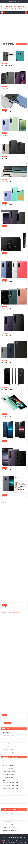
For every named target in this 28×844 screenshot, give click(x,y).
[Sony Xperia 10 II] (14, 403)
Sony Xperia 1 (5, 496)
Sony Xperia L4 (6, 443)
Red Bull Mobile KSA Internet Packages (10, 830)
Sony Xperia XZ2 (6, 717)
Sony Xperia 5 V (6, 112)
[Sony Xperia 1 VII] (14, 77)
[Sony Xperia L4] (14, 430)
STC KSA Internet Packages (8, 818)
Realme (5, 839)
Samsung (4, 837)
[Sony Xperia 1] (14, 484)
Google (9, 840)
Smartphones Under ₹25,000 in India (10, 788)
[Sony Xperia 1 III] (14, 322)
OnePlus (16, 837)
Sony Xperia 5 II (6, 362)
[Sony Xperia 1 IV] (14, 217)
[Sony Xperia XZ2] (14, 662)
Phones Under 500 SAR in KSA (9, 762)
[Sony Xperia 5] (14, 552)
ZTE (25, 842)
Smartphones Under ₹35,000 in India (10, 794)
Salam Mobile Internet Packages (9, 827)
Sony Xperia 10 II (6, 416)
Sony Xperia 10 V (6, 135)
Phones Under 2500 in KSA (8, 774)
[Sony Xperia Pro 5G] (14, 376)
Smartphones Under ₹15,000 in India (10, 782)
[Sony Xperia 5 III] (14, 296)
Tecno (17, 840)
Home (10, 1)
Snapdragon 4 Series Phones (8, 749)
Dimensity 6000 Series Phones (8, 752)
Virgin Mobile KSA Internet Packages (10, 821)
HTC (9, 842)
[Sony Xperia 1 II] (14, 457)
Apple (8, 837)
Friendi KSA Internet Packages (8, 824)
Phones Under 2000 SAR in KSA (9, 771)
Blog (13, 1)
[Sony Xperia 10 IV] (14, 194)
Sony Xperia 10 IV (7, 204)
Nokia (21, 840)
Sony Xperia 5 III (6, 308)
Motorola (10, 839)
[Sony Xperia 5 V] (14, 101)
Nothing (22, 839)
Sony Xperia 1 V (6, 158)
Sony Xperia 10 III (7, 281)
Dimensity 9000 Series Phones (8, 735)
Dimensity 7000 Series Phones (8, 746)
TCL (17, 842)
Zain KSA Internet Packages (8, 813)
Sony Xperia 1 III (6, 335)
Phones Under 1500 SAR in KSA (9, 768)
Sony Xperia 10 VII (7, 65)
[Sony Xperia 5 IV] (14, 170)
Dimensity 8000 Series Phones (8, 740)
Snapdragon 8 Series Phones (8, 732)
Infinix (13, 840)
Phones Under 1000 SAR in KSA (9, 765)
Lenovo (21, 842)
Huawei (18, 839)
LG (6, 842)
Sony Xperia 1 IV (6, 228)
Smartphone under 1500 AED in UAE (10, 804)
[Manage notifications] (3, 841)
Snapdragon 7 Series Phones (8, 738)
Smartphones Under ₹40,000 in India (10, 796)
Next (9, 723)
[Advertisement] (14, 28)
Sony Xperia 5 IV (6, 181)
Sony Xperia (4, 63)
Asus (3, 842)
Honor (14, 839)
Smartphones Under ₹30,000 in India (10, 791)
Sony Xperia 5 (5, 607)
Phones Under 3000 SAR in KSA (9, 777)
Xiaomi (12, 837)
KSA (3, 760)
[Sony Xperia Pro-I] (14, 242)
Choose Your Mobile (14, 7)
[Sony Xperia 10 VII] (14, 54)
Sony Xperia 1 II (6, 470)
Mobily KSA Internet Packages (8, 816)
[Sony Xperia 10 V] (14, 124)
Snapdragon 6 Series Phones (8, 743)
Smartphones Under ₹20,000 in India (10, 785)
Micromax (13, 842)
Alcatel (25, 840)
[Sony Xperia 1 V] (14, 147)
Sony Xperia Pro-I (7, 255)
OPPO (21, 837)
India (4, 780)
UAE (4, 799)
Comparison (17, 1)
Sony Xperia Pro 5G (7, 389)
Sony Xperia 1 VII (7, 88)
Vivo (24, 837)
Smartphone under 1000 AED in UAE (10, 802)
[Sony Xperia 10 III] (14, 269)
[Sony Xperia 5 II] (14, 349)
